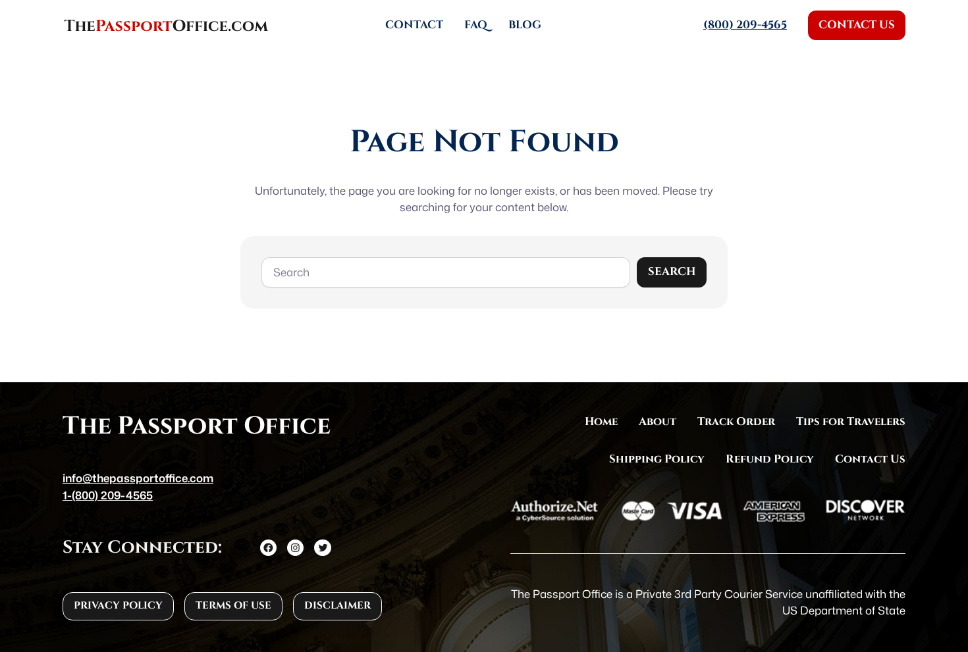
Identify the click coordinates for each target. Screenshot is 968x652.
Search (671, 271)
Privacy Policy (118, 606)
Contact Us (857, 25)
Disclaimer (337, 606)
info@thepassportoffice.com (138, 478)
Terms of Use (233, 606)
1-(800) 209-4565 (108, 495)
